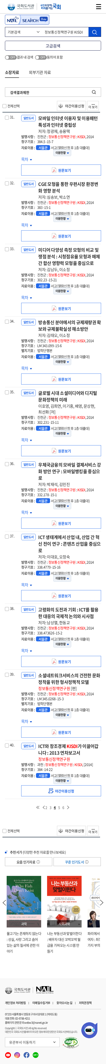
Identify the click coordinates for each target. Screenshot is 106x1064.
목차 (26, 159)
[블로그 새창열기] (36, 1053)
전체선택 (13, 106)
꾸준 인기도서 (74, 861)
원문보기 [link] (66, 172)
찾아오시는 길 (64, 1003)
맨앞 (37, 807)
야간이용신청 (74, 105)
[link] (61, 790)
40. (12, 745)
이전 (43, 807)
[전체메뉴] (98, 6)
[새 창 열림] (71, 1043)
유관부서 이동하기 (22, 1042)
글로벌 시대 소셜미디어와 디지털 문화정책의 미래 (67, 402)
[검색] (94, 32)
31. (12, 117)
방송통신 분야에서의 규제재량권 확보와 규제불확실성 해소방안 (69, 328)
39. (12, 674)
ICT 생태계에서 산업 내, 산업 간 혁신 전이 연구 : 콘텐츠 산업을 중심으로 (69, 547)
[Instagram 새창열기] (17, 1053)
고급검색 (53, 46)
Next (102, 903)
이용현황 (60, 153)
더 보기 (92, 107)
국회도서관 (20, 6)
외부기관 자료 (40, 72)
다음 (68, 807)
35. (12, 392)
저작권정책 (85, 1003)
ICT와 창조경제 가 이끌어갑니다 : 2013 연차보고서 (68, 752)
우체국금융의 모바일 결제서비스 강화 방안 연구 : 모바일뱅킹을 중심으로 (69, 474)
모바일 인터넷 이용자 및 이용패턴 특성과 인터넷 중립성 (68, 124)
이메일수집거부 (41, 1003)
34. (12, 321)
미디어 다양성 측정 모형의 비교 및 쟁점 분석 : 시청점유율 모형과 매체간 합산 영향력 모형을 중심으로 (69, 259)
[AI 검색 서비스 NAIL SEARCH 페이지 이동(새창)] (27, 20)
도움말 (38, 861)
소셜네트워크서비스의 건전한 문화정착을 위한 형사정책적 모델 (69, 681)
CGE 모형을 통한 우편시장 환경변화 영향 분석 (68, 190)
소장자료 (12, 72)
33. (12, 248)
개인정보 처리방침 (15, 1003)
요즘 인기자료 (26, 861)
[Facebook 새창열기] (26, 1053)
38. (12, 608)
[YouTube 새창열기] (8, 1053)
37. (12, 536)
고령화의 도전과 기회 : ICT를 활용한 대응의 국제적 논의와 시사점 (68, 615)
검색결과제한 (19, 92)
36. (12, 463)
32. (12, 183)
